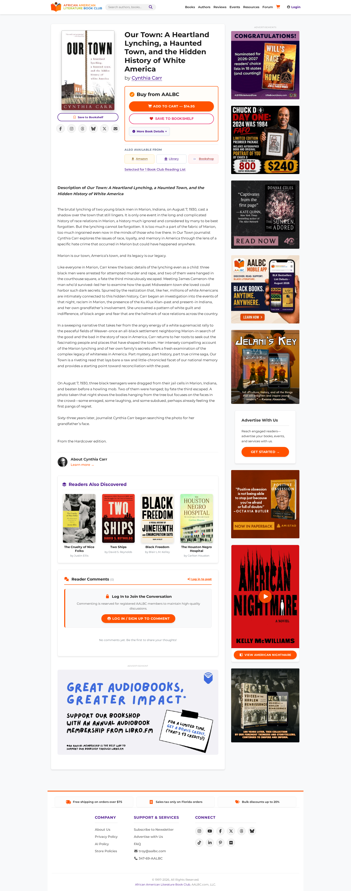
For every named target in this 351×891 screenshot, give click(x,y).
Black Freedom (157, 547)
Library (174, 158)
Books (190, 7)
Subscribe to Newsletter (154, 830)
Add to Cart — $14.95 (173, 106)
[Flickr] (231, 843)
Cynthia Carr (147, 78)
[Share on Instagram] (71, 128)
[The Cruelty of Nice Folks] (79, 519)
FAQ (137, 844)
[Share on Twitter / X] (104, 128)
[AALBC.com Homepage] (76, 7)
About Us (102, 830)
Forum (267, 7)
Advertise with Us (148, 837)
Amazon (142, 158)
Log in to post (201, 579)
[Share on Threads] (82, 128)
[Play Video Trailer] (265, 596)
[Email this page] (115, 128)
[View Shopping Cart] (279, 7)
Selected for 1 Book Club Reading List (155, 169)
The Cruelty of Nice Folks (79, 549)
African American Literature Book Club (162, 884)
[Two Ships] (118, 519)
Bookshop (206, 158)
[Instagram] (199, 831)
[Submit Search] (150, 7)
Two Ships (118, 547)
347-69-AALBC (150, 858)
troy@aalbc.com (152, 851)
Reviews (219, 7)
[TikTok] (199, 843)
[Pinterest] (220, 843)
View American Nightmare (268, 655)
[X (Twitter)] (231, 831)
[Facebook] (220, 831)
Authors (204, 7)
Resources (251, 7)
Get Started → (265, 452)
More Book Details (150, 131)
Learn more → (82, 465)
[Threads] (241, 831)
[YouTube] (210, 831)
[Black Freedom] (157, 519)
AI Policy (102, 844)
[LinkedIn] (210, 843)
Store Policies (106, 851)
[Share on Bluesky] (93, 128)
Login (295, 7)
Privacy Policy (106, 837)
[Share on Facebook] (60, 128)
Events (235, 7)
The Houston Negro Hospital (196, 549)
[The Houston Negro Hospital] (196, 519)
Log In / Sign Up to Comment (140, 619)
